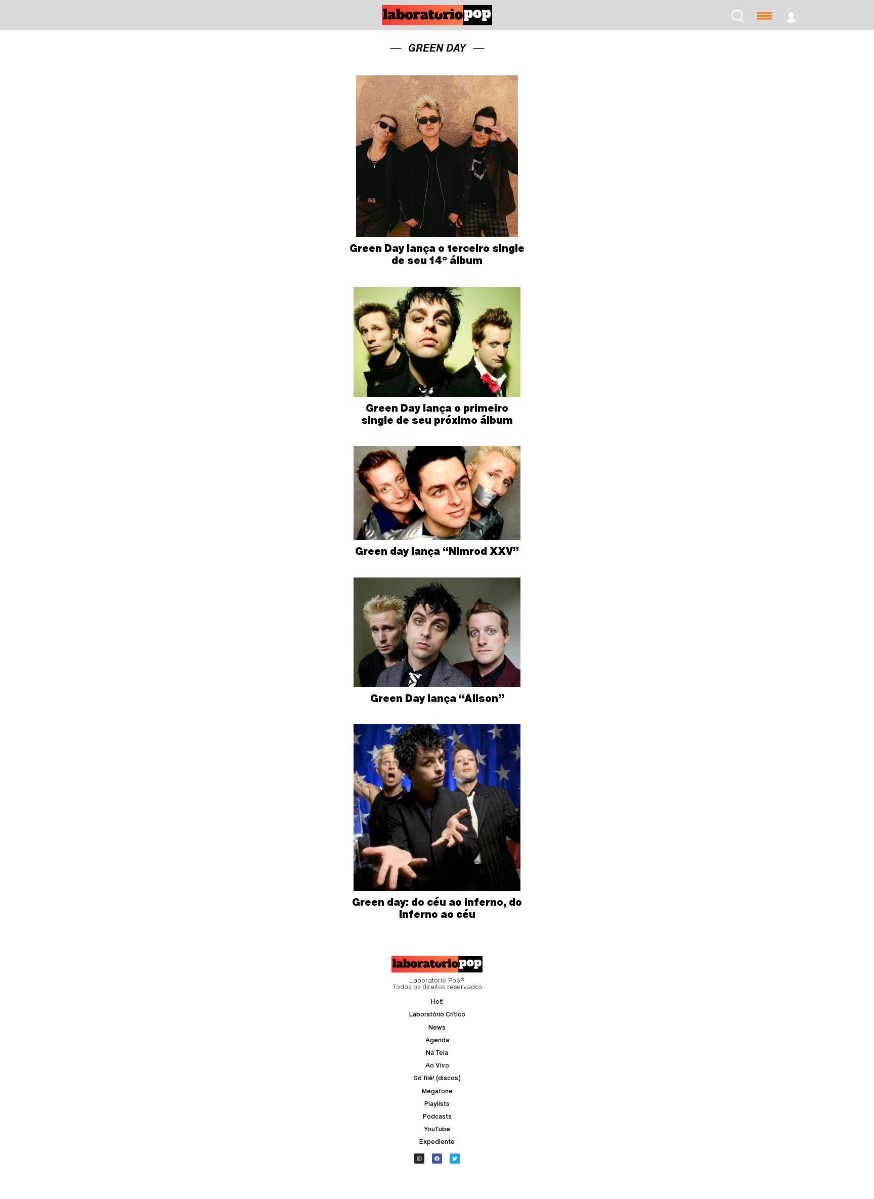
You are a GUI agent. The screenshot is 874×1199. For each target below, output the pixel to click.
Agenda (437, 1040)
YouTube (437, 1129)
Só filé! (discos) (437, 1078)
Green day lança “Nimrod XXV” (437, 551)
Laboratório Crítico (437, 1014)
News (437, 1027)
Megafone (437, 1091)
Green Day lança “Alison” (437, 698)
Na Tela (437, 1052)
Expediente (437, 1141)
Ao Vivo (437, 1065)
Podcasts (437, 1116)
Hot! (437, 1001)
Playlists (437, 1103)
